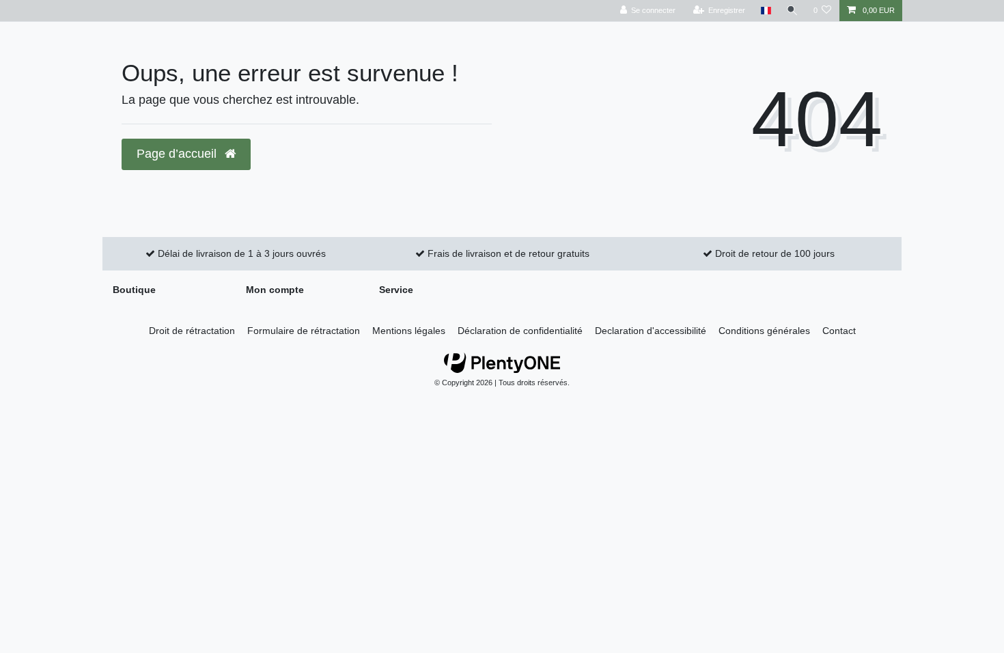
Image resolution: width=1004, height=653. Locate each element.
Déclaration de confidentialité (520, 330)
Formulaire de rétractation (303, 330)
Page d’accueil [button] (178, 154)
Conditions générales (764, 330)
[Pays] (765, 10)
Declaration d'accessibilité (650, 330)
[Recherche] (792, 10)
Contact (839, 330)
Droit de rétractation (192, 330)
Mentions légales (408, 330)
